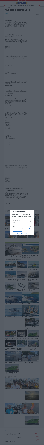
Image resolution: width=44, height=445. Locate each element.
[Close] (33, 211)
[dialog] (22, 222)
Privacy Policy (25, 233)
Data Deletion (18, 233)
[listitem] (22, 220)
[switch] (30, 221)
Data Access (22, 233)
